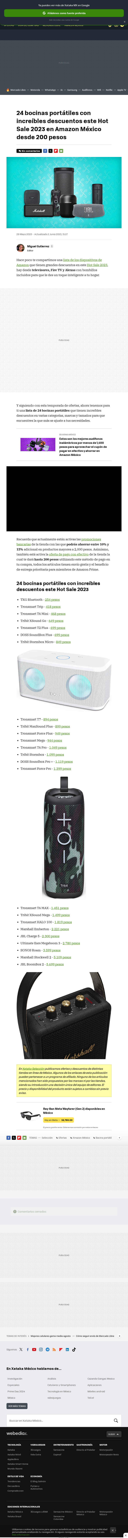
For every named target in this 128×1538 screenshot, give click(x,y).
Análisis (52, 1378)
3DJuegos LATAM (39, 1511)
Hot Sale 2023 (97, 265)
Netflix (109, 89)
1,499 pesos (61, 915)
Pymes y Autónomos (36, 1487)
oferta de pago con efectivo (69, 554)
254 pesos (52, 600)
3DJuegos (35, 1449)
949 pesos (62, 733)
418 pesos (53, 607)
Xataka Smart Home (18, 1463)
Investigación (15, 1378)
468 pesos (58, 614)
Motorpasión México (106, 1513)
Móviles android (96, 1391)
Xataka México (15, 1511)
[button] (40, 246)
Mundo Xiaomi (15, 1468)
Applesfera (13, 1459)
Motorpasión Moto (109, 1454)
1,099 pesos (55, 754)
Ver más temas (17, 1406)
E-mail (61, 151)
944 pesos (54, 740)
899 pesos (62, 726)
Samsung (72, 89)
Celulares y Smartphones (62, 1385)
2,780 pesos (71, 943)
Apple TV (121, 89)
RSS (54, 1349)
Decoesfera (14, 1486)
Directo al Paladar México (85, 1513)
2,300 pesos (50, 936)
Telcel (91, 1397)
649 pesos (56, 621)
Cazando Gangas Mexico (101, 1378)
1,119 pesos (64, 762)
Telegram (47, 1349)
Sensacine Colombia (59, 1518)
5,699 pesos (55, 964)
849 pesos (63, 642)
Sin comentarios (31, 150)
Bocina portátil (104, 1137)
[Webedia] (16, 1433)
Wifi (99, 89)
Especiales (14, 1385)
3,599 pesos (51, 950)
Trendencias (14, 1481)
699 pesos (57, 628)
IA (61, 89)
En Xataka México (67, 434)
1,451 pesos (59, 908)
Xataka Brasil (14, 1516)
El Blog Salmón (38, 1481)
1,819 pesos (63, 922)
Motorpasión (106, 1449)
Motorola (35, 89)
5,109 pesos (62, 957)
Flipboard (56, 151)
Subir (111, 1434)
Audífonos (87, 89)
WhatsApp (50, 89)
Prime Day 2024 (16, 1391)
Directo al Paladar (85, 1449)
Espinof (57, 1454)
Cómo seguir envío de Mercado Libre (95, 1335)
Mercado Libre (18, 89)
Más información (21, 1534)
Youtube (34, 1349)
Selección (47, 1137)
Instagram (41, 1349)
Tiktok (74, 1349)
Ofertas (62, 1137)
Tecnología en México (59, 1391)
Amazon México (81, 1137)
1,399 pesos (62, 769)
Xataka (11, 1449)
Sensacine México (63, 1511)
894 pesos (50, 719)
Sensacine (59, 1449)
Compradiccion (16, 1490)
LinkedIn (67, 1349)
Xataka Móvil (14, 1454)
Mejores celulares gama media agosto (51, 1335)
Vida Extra (35, 1454)
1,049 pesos (57, 747)
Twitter (50, 151)
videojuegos (54, 1397)
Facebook (45, 151)
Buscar (116, 1421)
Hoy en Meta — (58, 1120)
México (11, 1397)
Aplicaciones (95, 1385)
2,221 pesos (60, 929)
